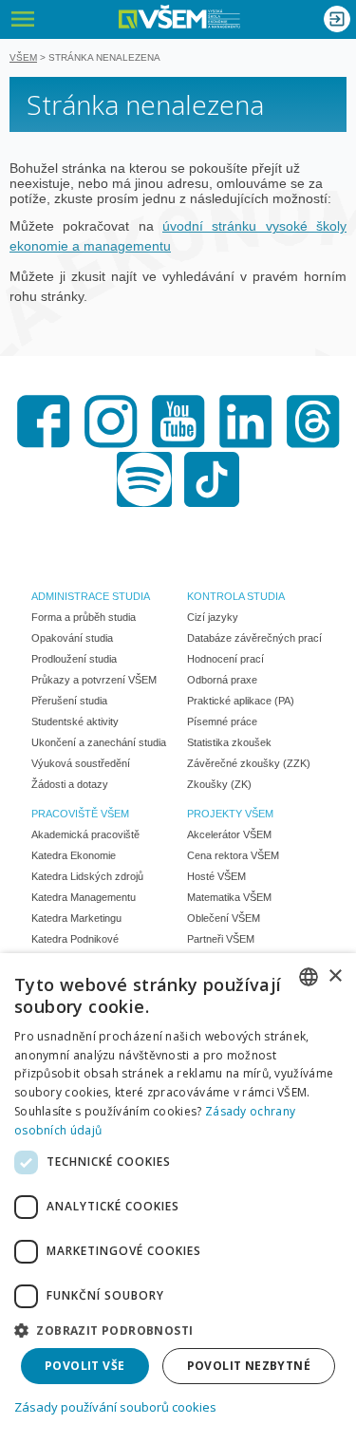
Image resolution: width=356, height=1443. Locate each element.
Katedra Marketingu (76, 918)
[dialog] (178, 1198)
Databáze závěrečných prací (254, 638)
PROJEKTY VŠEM (230, 813)
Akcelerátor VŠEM (229, 834)
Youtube (178, 421)
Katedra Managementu (83, 897)
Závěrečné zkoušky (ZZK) (248, 763)
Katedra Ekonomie (73, 855)
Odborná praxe (222, 679)
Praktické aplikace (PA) (240, 700)
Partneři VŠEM (220, 939)
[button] (178, 1329)
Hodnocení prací (225, 659)
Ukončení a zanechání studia (98, 742)
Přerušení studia (69, 700)
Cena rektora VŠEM (233, 855)
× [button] (335, 976)
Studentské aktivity (75, 721)
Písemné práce (222, 721)
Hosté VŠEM (216, 876)
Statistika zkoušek (229, 742)
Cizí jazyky (212, 617)
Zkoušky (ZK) (219, 784)
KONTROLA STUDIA (236, 596)
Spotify (144, 479)
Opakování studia (72, 638)
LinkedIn (245, 421)
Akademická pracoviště (85, 834)
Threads (313, 421)
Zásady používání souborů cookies (115, 1406)
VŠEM (23, 57)
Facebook (43, 421)
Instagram (111, 421)
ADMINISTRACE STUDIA (90, 596)
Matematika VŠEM (229, 897)
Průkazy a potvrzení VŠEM (94, 679)
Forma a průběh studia (83, 617)
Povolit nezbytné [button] (248, 1366)
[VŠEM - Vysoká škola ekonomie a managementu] (179, 16)
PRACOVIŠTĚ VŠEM (80, 813)
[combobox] (308, 976)
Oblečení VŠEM (223, 918)
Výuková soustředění (80, 763)
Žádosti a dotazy (69, 784)
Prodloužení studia (74, 659)
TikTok (211, 479)
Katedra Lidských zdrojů (87, 876)
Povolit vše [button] (84, 1366)
